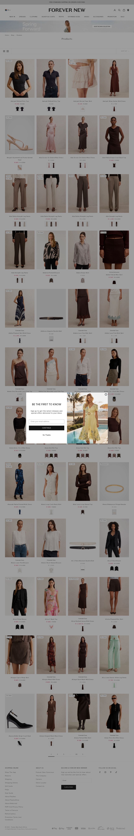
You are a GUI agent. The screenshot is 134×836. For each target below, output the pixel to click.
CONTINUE (46, 428)
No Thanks (47, 435)
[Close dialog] (106, 394)
